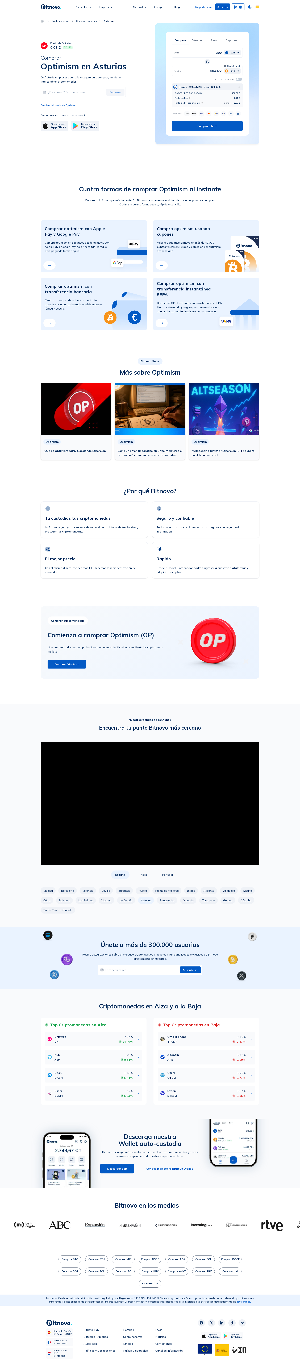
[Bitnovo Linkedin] (221, 1322)
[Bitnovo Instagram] (201, 1322)
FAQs (158, 1330)
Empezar (115, 92)
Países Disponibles (135, 1350)
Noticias (160, 1336)
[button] (257, 7)
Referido (128, 1330)
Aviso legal (91, 1343)
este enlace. (243, 1301)
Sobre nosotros (133, 1336)
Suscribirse (190, 970)
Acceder (222, 7)
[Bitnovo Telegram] (242, 1322)
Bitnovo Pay (91, 1330)
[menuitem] (83, 6)
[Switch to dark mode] (250, 7)
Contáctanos (163, 1343)
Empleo (128, 1343)
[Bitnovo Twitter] (211, 1322)
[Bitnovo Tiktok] (232, 1322)
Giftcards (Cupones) (96, 1336)
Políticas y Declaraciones (99, 1350)
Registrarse (203, 7)
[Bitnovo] (51, 7)
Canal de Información (169, 1350)
